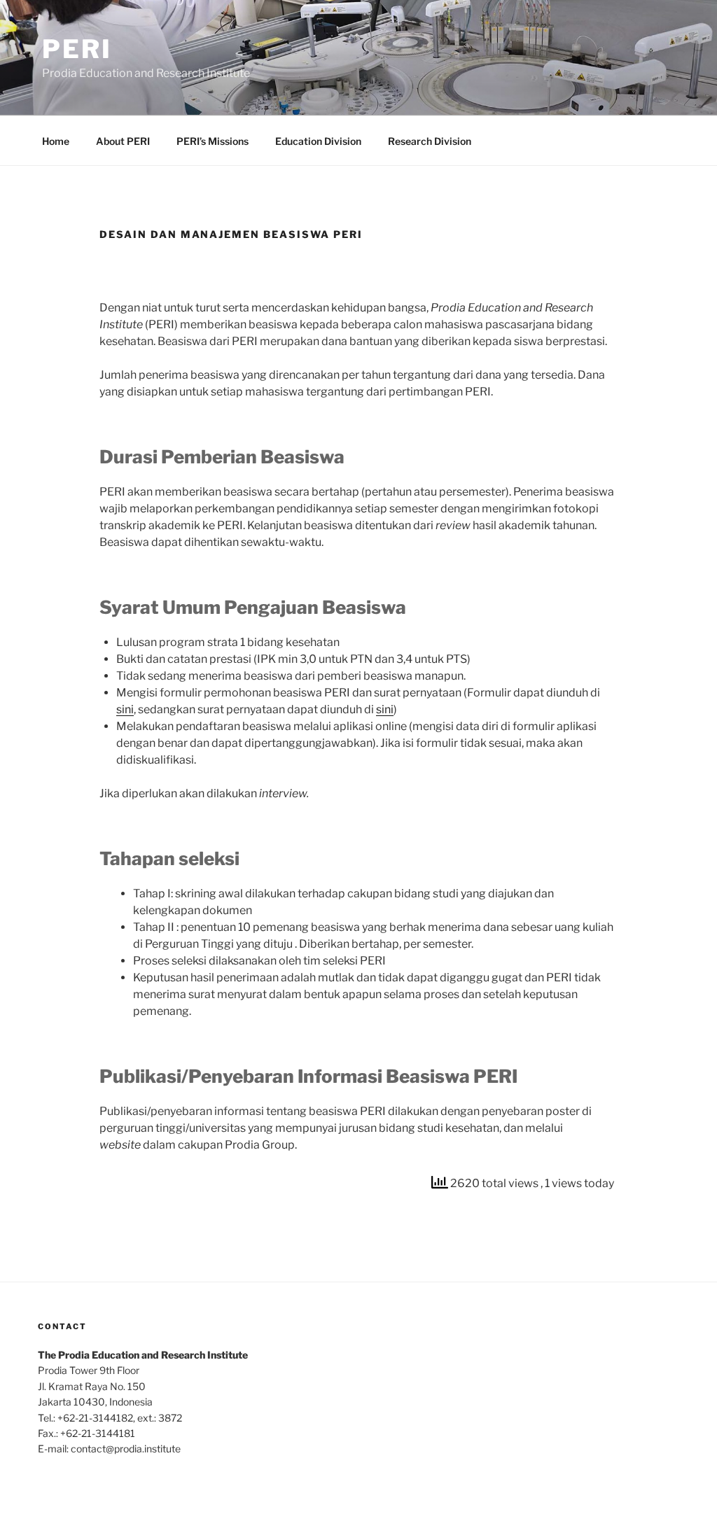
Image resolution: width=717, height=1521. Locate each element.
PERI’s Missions (212, 141)
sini (125, 709)
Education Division (318, 141)
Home (55, 141)
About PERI (123, 141)
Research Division (429, 141)
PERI (77, 49)
